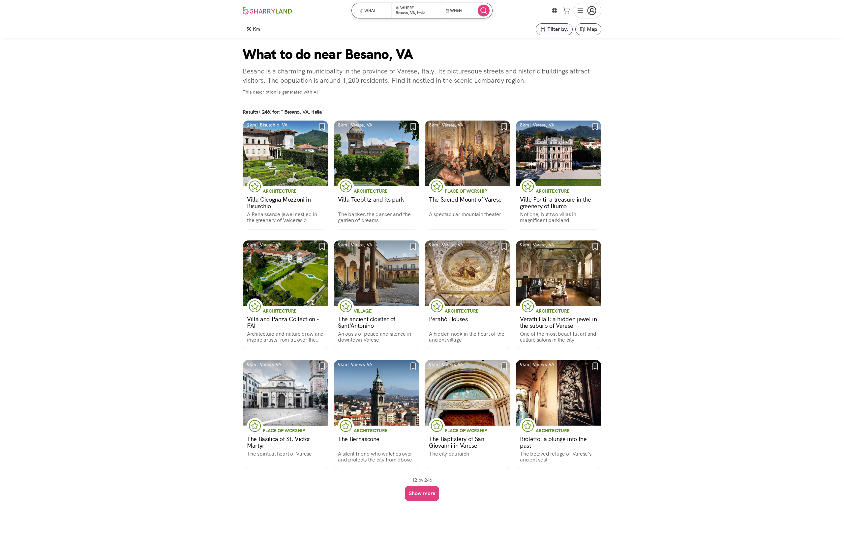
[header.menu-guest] (587, 10)
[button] (374, 10)
